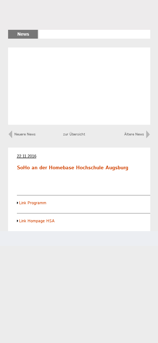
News (23, 34)
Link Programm (32, 203)
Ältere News (135, 134)
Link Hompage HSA (36, 221)
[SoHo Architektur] (48, 15)
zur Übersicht (74, 134)
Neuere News (24, 134)
